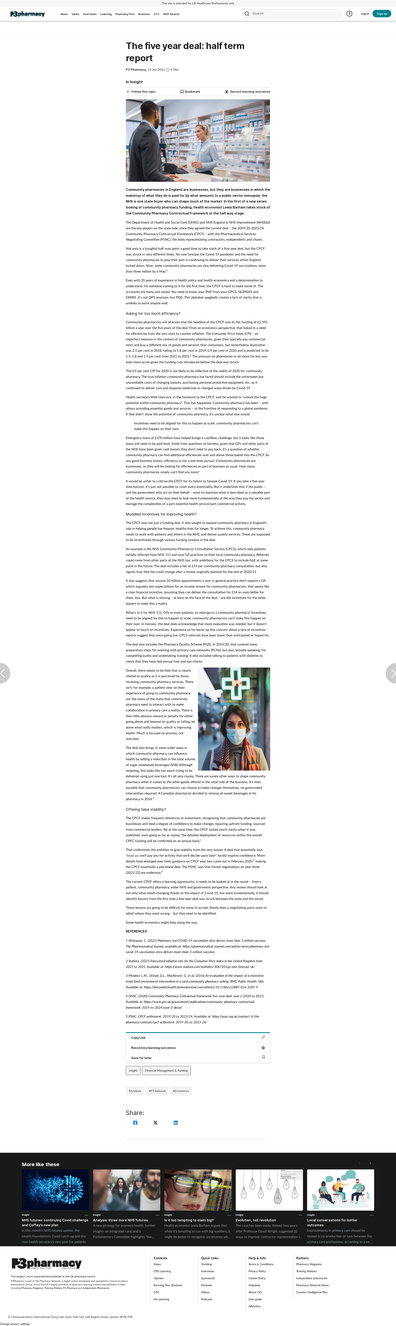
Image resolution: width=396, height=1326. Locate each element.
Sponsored (208, 1278)
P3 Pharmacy (70, 1288)
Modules (206, 1285)
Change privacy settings (15, 1324)
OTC (156, 1292)
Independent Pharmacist (96, 1288)
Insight (133, 1070)
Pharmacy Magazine (32, 1288)
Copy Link (138, 1037)
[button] (370, 1163)
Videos (205, 1292)
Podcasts (206, 1299)
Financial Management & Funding (166, 1070)
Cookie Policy (257, 1278)
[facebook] (136, 1123)
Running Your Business (168, 1285)
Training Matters (53, 1288)
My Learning (161, 1299)
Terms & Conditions (261, 1264)
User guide (255, 1299)
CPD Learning (162, 1271)
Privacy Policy (257, 1271)
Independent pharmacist (311, 1278)
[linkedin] (175, 1123)
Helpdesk (254, 1285)
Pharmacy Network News (312, 1285)
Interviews (207, 1271)
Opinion (159, 1278)
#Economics (181, 1091)
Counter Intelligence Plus (312, 1292)
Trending (206, 1264)
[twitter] (156, 1123)
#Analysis (135, 1091)
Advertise (254, 1306)
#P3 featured (157, 1091)
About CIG (255, 1292)
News (157, 1264)
